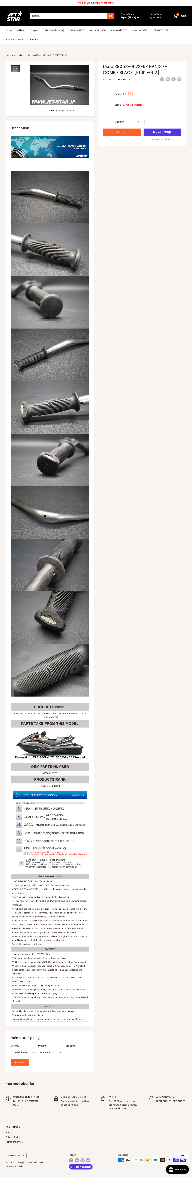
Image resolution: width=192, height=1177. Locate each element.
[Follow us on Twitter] (77, 1160)
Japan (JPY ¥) (14, 1155)
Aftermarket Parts (14, 39)
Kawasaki (108, 79)
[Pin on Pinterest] (168, 79)
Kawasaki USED (140, 30)
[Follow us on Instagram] (82, 1160)
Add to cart (122, 132)
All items (21, 30)
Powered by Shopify (14, 1166)
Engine (34, 30)
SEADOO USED (162, 30)
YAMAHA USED (98, 30)
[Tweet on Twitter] (173, 79)
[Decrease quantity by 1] (129, 122)
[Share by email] (179, 79)
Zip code (70, 1045)
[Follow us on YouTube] (88, 1160)
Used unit (33, 39)
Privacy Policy (13, 1137)
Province (43, 1045)
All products (19, 55)
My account (155, 17)
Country (15, 1045)
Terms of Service (14, 1142)
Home (9, 30)
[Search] (110, 16)
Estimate (19, 1062)
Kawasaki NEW (119, 30)
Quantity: (119, 122)
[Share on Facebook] (162, 79)
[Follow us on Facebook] (71, 1160)
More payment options (162, 139)
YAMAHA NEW (76, 30)
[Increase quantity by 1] (148, 122)
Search (9, 1132)
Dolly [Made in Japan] (53, 30)
